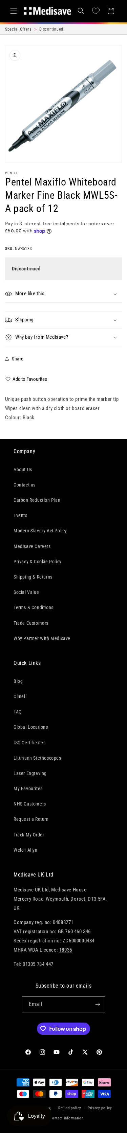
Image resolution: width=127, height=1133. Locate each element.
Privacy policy (100, 1108)
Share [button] (18, 358)
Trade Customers (31, 623)
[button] (13, 10)
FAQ (18, 711)
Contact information (66, 1118)
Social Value (26, 592)
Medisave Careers (32, 546)
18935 (65, 950)
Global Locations (31, 727)
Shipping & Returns (33, 577)
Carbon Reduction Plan (37, 500)
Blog (18, 681)
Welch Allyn (26, 850)
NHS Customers (30, 804)
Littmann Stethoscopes (37, 758)
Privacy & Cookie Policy (38, 561)
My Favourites (28, 788)
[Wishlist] (95, 10)
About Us (23, 469)
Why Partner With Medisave (42, 638)
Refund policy (69, 1108)
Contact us (25, 485)
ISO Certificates (30, 742)
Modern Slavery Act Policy (40, 530)
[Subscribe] (97, 1004)
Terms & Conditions (34, 607)
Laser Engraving (30, 773)
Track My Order (29, 834)
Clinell (20, 696)
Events (20, 515)
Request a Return (31, 819)
